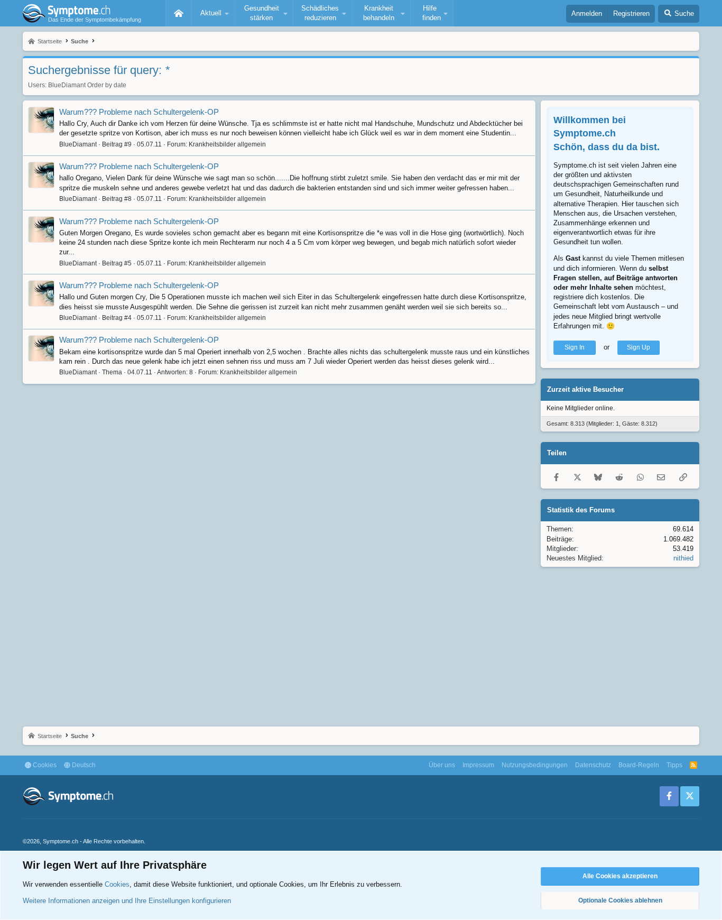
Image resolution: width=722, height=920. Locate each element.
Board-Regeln (638, 765)
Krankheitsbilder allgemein (227, 144)
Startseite (178, 13)
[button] (213, 13)
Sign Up (638, 347)
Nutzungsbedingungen (535, 765)
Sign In (574, 347)
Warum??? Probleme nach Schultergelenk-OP (139, 111)
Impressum (478, 765)
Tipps (674, 765)
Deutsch (83, 765)
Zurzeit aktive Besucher (585, 389)
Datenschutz (593, 765)
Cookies (44, 765)
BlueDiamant (67, 85)
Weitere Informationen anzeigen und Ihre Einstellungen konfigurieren (127, 901)
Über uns (442, 765)
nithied (683, 558)
